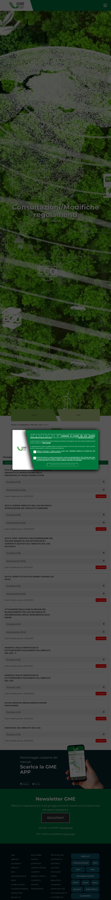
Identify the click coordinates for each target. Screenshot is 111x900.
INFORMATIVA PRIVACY (86, 437)
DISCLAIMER (47, 443)
